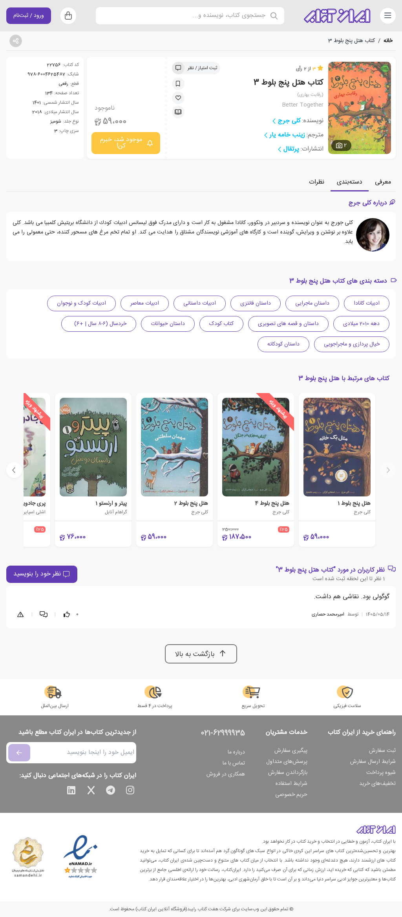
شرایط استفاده (291, 783)
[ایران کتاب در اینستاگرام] (130, 791)
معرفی (383, 182)
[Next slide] (14, 470)
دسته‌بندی (349, 182)
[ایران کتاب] (337, 16)
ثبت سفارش (382, 750)
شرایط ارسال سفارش (373, 761)
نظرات (316, 182)
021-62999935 (223, 733)
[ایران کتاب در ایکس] (91, 791)
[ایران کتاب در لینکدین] (71, 791)
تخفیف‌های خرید (377, 783)
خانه (388, 41)
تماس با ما (234, 763)
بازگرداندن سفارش (287, 772)
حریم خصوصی (291, 794)
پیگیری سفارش (290, 750)
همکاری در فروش (225, 774)
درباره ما (236, 752)
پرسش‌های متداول (286, 761)
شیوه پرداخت (381, 772)
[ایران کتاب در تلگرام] (111, 791)
